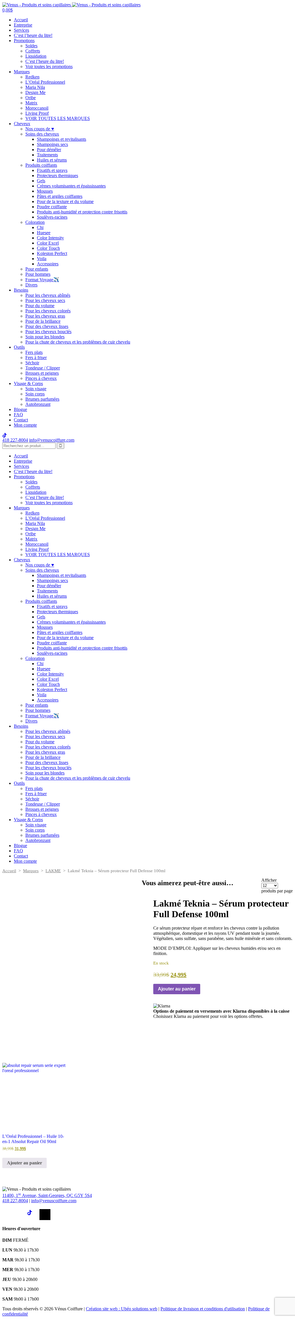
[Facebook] (7, 1214)
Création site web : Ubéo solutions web (121, 1308)
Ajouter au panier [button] (24, 1162)
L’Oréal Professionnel (45, 82)
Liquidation (35, 56)
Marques (22, 71)
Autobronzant (37, 404)
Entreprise (23, 24)
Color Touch (48, 248)
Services (21, 30)
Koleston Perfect (52, 253)
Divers (31, 284)
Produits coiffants (41, 165)
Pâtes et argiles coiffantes (59, 196)
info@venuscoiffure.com (53, 1200)
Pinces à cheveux (41, 378)
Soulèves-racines (52, 217)
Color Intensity (50, 237)
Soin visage (35, 388)
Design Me (35, 92)
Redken (32, 76)
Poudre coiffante (52, 206)
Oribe (30, 97)
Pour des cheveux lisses (46, 326)
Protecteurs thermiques (57, 175)
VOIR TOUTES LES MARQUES (57, 118)
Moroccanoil (36, 108)
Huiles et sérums (52, 159)
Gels (41, 180)
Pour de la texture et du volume (65, 201)
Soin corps (35, 393)
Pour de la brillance (42, 321)
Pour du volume (39, 305)
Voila (41, 258)
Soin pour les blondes (45, 336)
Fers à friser (36, 357)
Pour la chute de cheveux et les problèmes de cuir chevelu (77, 341)
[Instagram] (20, 1214)
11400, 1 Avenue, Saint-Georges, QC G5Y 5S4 (47, 1195)
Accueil (21, 19)
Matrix (31, 102)
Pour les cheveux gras (45, 316)
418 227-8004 (15, 440)
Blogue (20, 409)
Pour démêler (49, 149)
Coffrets (32, 50)
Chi (40, 227)
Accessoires (47, 263)
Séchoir (32, 362)
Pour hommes (37, 274)
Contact (21, 419)
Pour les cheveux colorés (48, 310)
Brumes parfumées (42, 399)
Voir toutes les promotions (49, 66)
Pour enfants (36, 269)
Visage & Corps (28, 383)
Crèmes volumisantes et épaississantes (71, 185)
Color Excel (48, 243)
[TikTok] (32, 1214)
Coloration (35, 222)
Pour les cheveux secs (45, 300)
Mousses (45, 191)
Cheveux (22, 123)
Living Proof (37, 113)
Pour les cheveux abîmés (47, 295)
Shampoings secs (52, 144)
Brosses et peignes (42, 373)
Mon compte (25, 425)
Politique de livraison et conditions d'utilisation (202, 1308)
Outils (19, 347)
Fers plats (34, 352)
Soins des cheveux (42, 134)
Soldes (31, 45)
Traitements (47, 154)
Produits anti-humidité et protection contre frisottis (82, 211)
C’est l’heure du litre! (33, 35)
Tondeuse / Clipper (42, 367)
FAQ (18, 414)
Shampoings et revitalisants (61, 139)
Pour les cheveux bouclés (48, 331)
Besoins (21, 290)
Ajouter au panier (177, 988)
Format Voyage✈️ (42, 279)
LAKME (53, 870)
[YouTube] (44, 1214)
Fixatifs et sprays (52, 170)
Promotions (24, 40)
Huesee (43, 232)
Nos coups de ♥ (39, 128)
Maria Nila (35, 87)
